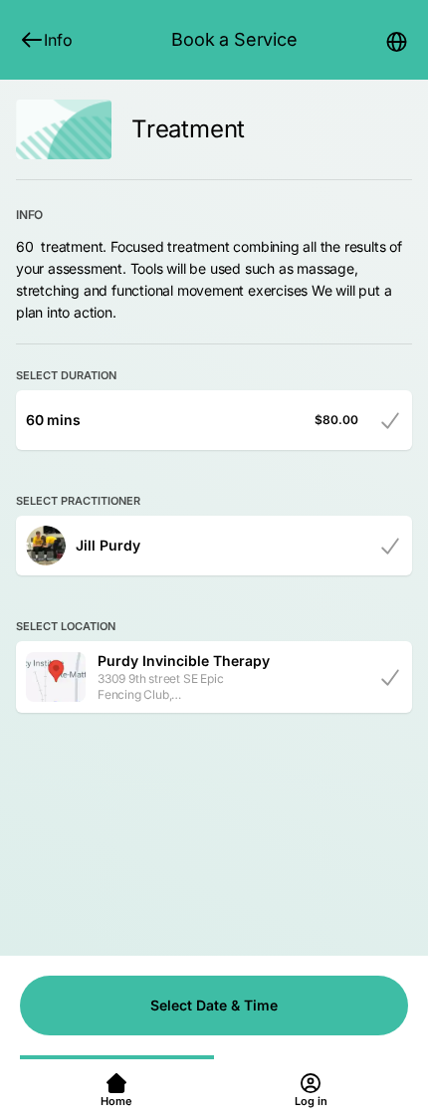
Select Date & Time (214, 1005)
